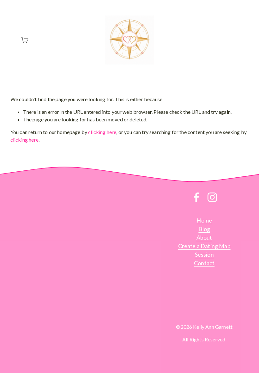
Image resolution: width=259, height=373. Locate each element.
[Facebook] (196, 197)
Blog (204, 228)
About (204, 237)
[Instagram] (212, 197)
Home (204, 220)
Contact (204, 263)
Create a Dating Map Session (204, 250)
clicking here (102, 132)
